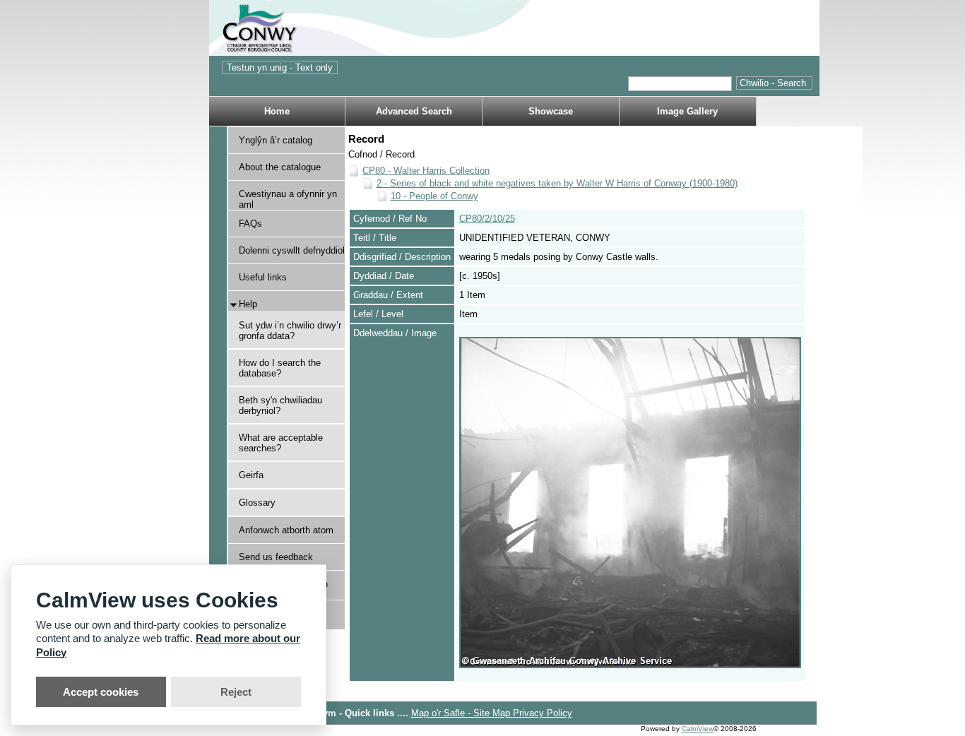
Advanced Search (414, 111)
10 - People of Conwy (434, 196)
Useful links (263, 277)
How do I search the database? (280, 368)
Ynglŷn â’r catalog (275, 140)
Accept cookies (100, 692)
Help (248, 304)
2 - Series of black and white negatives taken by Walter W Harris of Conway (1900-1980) (557, 183)
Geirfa (251, 475)
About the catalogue (280, 167)
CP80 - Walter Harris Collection (426, 170)
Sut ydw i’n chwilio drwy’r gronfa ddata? (290, 330)
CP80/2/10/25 (487, 218)
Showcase (550, 111)
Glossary (257, 502)
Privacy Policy (542, 713)
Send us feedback (276, 557)
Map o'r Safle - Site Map (462, 713)
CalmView (698, 728)
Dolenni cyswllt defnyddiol (292, 250)
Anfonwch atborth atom (286, 530)
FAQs (250, 223)
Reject (235, 692)
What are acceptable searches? (281, 442)
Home (277, 111)
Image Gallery (687, 111)
